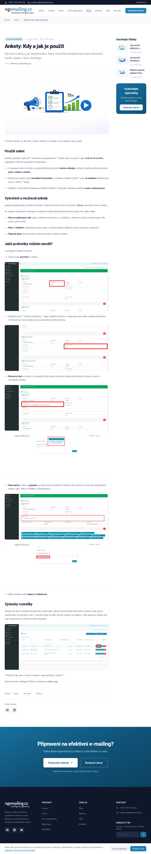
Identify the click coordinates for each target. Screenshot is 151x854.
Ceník (61, 10)
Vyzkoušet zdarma (136, 10)
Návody (98, 10)
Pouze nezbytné (120, 848)
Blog (89, 10)
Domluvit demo (94, 762)
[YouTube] (21, 830)
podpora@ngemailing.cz (42, 2)
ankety (16, 693)
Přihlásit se (141, 2)
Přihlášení (46, 829)
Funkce (51, 10)
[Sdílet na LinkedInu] (14, 710)
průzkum (39, 693)
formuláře (27, 693)
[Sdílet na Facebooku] (7, 710)
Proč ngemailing (75, 10)
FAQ (108, 10)
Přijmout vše (138, 848)
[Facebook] (7, 830)
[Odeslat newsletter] (143, 834)
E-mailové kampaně (13, 39)
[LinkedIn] (14, 830)
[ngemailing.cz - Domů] (19, 10)
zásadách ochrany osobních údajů (20, 850)
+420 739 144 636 (16, 2)
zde (56, 681)
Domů (41, 10)
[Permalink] (26, 151)
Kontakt (117, 10)
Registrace (46, 824)
